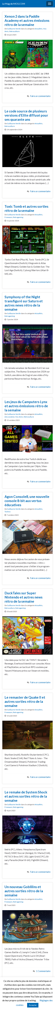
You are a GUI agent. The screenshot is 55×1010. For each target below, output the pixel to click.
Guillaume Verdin (14, 29)
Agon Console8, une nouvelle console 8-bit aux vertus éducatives (27, 500)
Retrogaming (18, 217)
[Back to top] (48, 1003)
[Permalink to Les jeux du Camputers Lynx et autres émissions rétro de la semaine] (27, 439)
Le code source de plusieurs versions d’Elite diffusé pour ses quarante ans (26, 115)
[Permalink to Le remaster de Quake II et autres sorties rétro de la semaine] (27, 734)
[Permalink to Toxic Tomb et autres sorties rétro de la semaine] (27, 239)
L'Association (10, 417)
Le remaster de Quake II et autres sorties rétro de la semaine (25, 701)
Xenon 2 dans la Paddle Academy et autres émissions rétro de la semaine (27, 20)
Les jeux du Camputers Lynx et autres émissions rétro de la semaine (26, 406)
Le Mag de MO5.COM (13, 3)
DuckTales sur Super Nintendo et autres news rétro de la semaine (24, 597)
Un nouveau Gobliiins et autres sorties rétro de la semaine (24, 891)
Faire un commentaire (40, 96)
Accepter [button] (33, 1005)
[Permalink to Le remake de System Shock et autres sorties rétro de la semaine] (27, 829)
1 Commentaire (43, 971)
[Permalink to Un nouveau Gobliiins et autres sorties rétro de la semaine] (27, 926)
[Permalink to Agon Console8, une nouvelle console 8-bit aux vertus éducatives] (27, 536)
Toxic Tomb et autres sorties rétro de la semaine (26, 208)
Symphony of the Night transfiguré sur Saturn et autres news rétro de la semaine (24, 303)
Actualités (39, 29)
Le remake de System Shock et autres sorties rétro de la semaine (26, 796)
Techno (7, 511)
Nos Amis (19, 417)
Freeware (8, 217)
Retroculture (14, 31)
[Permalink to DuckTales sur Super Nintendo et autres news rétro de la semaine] (27, 635)
